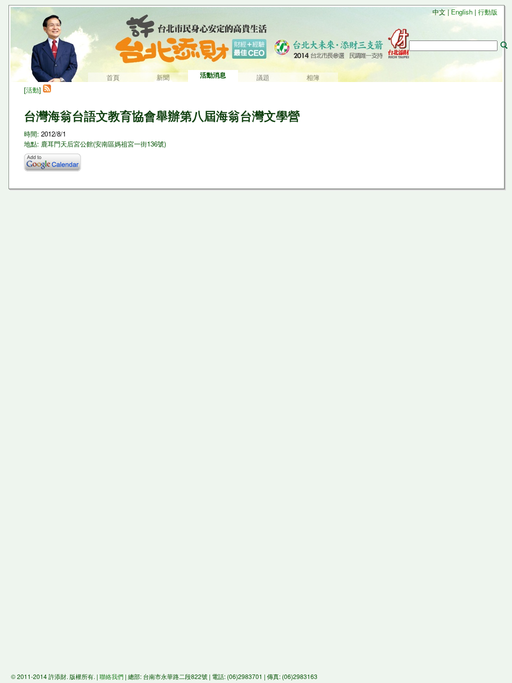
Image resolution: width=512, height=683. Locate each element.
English (461, 11)
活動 (32, 89)
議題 (263, 78)
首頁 (113, 78)
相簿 (313, 78)
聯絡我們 (112, 676)
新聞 (163, 78)
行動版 (488, 11)
